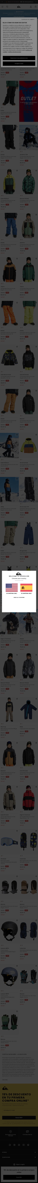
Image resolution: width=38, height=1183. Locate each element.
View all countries (19, 597)
